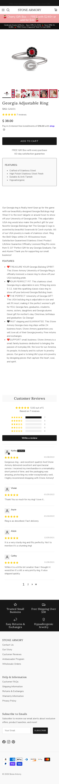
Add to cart (29, 141)
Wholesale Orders (11, 663)
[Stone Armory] (29, 10)
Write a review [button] (29, 438)
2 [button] (28, 584)
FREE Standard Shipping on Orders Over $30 (29, 3)
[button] (9, 114)
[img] (11, 457)
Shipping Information (12, 686)
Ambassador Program (13, 659)
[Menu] (3, 10)
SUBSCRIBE (40, 730)
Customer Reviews (11, 654)
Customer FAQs (10, 681)
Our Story (7, 649)
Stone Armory (15, 774)
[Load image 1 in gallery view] (29, 58)
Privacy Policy (9, 700)
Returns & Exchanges (13, 691)
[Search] (9, 10)
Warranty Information (13, 696)
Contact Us (8, 644)
